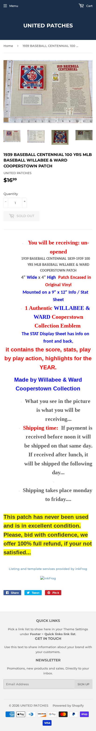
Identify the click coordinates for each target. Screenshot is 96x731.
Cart (89, 6)
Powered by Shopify (68, 705)
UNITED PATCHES (48, 25)
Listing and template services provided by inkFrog (48, 569)
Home (8, 46)
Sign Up (83, 684)
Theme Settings (75, 629)
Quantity (10, 194)
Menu (13, 6)
